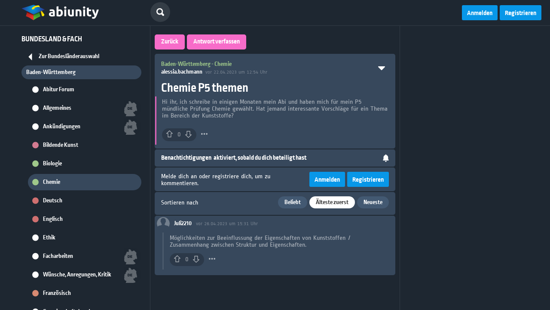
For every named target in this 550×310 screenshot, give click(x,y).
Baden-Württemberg (51, 72)
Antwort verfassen (216, 41)
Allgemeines (57, 108)
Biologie (52, 163)
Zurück (169, 41)
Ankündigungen (61, 126)
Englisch (53, 219)
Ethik (49, 238)
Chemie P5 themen (204, 88)
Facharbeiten (58, 256)
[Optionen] (204, 133)
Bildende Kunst (60, 145)
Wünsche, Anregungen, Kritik (77, 275)
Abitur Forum (58, 89)
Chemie (51, 182)
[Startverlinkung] (60, 13)
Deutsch (52, 201)
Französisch (57, 293)
